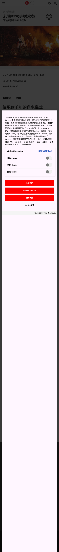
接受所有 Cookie (29, 190)
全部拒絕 (29, 183)
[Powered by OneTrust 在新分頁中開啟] (45, 213)
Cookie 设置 (29, 205)
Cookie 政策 (26, 144)
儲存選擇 (29, 198)
